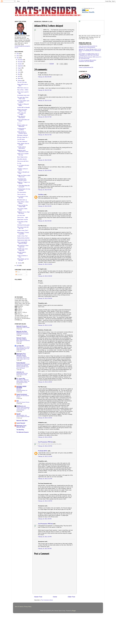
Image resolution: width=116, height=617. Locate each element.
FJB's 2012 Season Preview (22, 402)
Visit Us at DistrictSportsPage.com (21, 390)
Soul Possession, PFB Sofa (45, 442)
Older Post (71, 597)
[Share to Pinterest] (67, 64)
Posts (18, 272)
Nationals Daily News (22, 420)
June (19, 72)
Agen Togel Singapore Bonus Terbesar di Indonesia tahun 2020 (23, 341)
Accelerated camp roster (23, 95)
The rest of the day (22, 82)
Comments (19, 274)
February (20, 80)
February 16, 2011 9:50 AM (44, 221)
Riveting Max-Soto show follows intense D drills (22, 374)
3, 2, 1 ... (19, 123)
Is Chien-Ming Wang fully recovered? (23, 186)
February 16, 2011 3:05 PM (44, 548)
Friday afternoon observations (21, 117)
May (19, 74)
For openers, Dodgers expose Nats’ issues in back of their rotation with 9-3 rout (22, 358)
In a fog (19, 163)
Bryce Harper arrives (22, 157)
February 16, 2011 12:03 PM (45, 446)
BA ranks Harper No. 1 (22, 137)
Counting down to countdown (21, 129)
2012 (17, 55)
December (20, 59)
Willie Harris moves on (22, 87)
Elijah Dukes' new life (22, 219)
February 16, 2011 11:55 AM (45, 437)
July (19, 70)
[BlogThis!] (62, 64)
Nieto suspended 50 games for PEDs (22, 243)
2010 (17, 265)
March (19, 78)
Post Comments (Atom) (47, 600)
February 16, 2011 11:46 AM (45, 382)
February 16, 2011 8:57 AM (44, 90)
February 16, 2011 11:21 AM (45, 325)
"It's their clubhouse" (22, 141)
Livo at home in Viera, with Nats (22, 197)
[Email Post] (57, 63)
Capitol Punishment (21, 394)
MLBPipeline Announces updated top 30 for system (22, 333)
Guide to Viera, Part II (22, 230)
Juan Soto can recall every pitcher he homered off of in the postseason (88, 47)
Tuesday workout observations (21, 147)
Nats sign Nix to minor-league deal (23, 246)
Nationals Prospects (21, 326)
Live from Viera (21, 215)
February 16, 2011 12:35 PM (45, 501)
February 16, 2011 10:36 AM (45, 276)
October (20, 63)
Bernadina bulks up (22, 199)
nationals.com (20, 372)
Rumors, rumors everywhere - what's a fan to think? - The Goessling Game (23, 409)
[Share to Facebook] (65, 64)
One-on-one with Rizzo (22, 161)
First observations (21, 192)
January (20, 263)
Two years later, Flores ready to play (22, 98)
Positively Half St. (42, 450)
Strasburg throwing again (23, 225)
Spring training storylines (23, 238)
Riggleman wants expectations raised (22, 151)
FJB (17, 401)
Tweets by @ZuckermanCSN (86, 67)
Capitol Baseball (20, 423)
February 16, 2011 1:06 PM (44, 518)
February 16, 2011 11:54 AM (45, 417)
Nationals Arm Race (21, 331)
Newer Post (38, 597)
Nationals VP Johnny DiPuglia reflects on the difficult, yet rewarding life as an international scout (90, 50)
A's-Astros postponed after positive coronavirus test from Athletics (87, 61)
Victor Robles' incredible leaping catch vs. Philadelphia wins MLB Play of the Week (89, 54)
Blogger (74, 610)
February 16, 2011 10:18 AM (45, 264)
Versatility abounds (22, 159)
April (19, 76)
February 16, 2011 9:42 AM (44, 189)
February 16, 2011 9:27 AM (44, 117)
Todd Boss (41, 194)
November (20, 61)
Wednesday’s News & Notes (23, 327)
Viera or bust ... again (22, 217)
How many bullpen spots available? (23, 101)
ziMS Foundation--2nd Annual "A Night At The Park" (23, 416)
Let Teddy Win (20, 345)
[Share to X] (63, 64)
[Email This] (60, 64)
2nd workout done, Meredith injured (21, 179)
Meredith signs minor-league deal (22, 249)
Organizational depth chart (23, 240)
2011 (17, 57)
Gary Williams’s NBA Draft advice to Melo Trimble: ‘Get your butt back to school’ (22, 381)
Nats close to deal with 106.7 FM (23, 228)
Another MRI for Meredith (23, 107)
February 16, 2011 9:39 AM (44, 170)
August (20, 68)
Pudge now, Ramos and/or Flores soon (23, 176)
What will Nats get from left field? (23, 259)
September (20, 66)
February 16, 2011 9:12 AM (44, 100)
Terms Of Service (19, 606)
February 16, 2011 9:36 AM (44, 160)
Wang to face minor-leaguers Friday (22, 110)
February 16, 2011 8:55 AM (44, 76)
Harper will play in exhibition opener (22, 132)
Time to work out (21, 194)
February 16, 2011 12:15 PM (45, 456)
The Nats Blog (20, 429)
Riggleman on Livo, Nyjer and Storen (23, 212)
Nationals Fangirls (21, 338)
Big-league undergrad (22, 135)
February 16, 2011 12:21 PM (45, 478)
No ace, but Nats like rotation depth (22, 206)
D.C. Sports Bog (20, 378)
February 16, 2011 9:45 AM (44, 206)
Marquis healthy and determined (22, 126)
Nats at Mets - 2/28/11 (22, 89)
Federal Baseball (20, 363)
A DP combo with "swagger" (21, 113)
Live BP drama (21, 139)
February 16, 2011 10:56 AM (45, 298)
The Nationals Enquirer (22, 432)
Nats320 (18, 414)
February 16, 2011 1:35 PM (44, 536)
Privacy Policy (27, 606)
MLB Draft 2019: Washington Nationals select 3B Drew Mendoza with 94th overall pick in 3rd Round (23, 366)
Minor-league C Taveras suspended (23, 233)
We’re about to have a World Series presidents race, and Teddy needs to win (23, 348)
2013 (17, 53)
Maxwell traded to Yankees (21, 253)
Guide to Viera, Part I (22, 236)
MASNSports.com (21, 406)
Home (55, 597)
